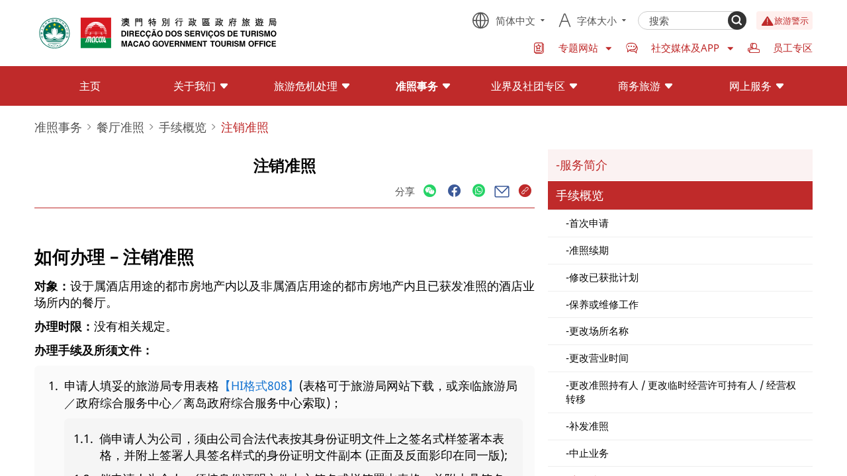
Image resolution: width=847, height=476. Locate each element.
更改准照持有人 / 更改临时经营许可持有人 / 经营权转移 (681, 391)
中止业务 (589, 452)
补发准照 (589, 425)
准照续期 (589, 250)
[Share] (429, 191)
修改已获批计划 (604, 277)
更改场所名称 (599, 330)
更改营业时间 (599, 357)
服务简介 (583, 165)
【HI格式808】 (259, 385)
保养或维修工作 (604, 304)
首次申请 (589, 222)
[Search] (737, 20)
